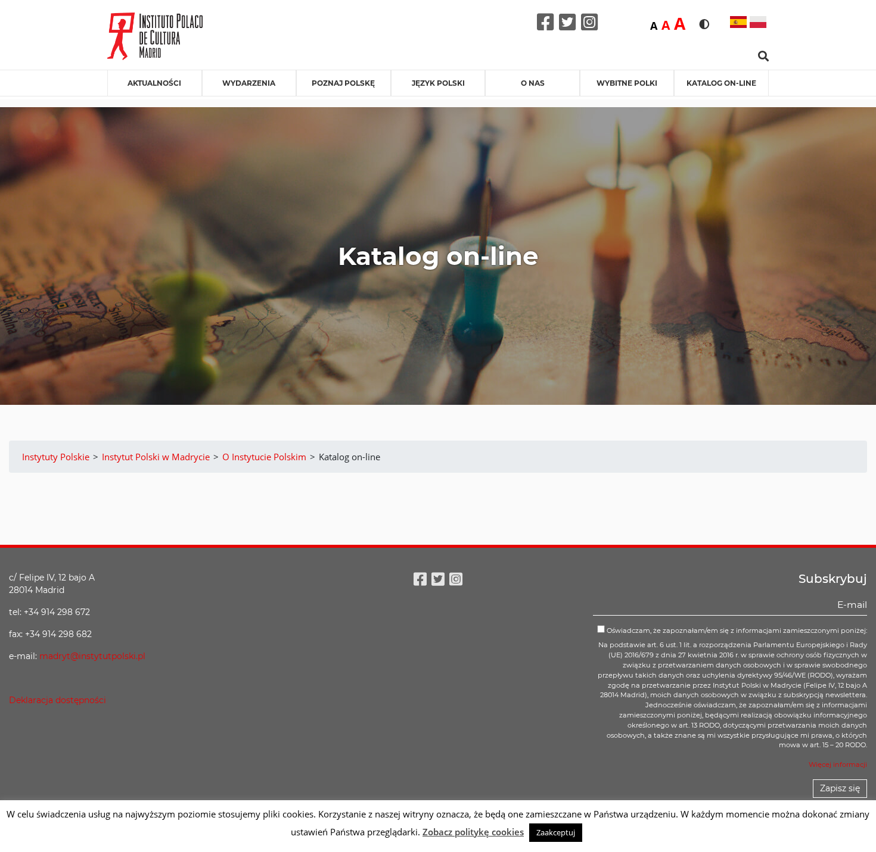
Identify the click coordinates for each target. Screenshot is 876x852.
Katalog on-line (721, 83)
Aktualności (154, 83)
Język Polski (438, 83)
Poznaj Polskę (343, 83)
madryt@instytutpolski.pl (92, 656)
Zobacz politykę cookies (473, 832)
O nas (533, 83)
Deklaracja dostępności (57, 700)
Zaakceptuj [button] (555, 832)
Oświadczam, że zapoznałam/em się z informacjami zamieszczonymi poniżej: (736, 630)
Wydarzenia (248, 83)
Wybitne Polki (627, 83)
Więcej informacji (838, 764)
